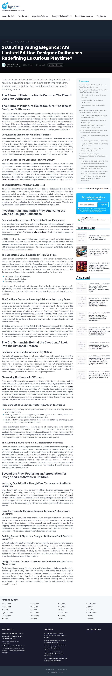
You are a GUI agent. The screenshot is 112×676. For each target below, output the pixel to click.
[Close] (95, 332)
